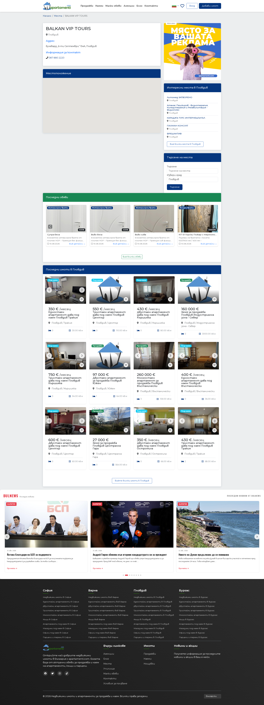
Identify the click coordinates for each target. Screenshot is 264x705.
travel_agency (86, 35)
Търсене (172, 166)
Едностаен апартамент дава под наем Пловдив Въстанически (196, 382)
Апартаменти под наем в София (59, 624)
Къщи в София (50, 619)
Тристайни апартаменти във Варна (106, 610)
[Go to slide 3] (128, 575)
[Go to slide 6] (136, 575)
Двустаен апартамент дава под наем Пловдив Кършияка (153, 315)
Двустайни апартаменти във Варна (106, 606)
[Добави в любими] (81, 299)
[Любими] (182, 6)
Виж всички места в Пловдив (185, 144)
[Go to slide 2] (125, 575)
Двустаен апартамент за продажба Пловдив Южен (109, 380)
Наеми (99, 6)
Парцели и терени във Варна (103, 637)
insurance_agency (68, 35)
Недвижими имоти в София (57, 597)
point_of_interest (103, 35)
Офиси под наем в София (55, 633)
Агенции (129, 6)
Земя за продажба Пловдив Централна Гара (107, 446)
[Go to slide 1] (123, 575)
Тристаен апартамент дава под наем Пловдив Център (109, 315)
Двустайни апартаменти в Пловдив (152, 606)
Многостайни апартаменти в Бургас (198, 615)
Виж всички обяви (132, 257)
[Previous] (7, 536)
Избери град (174, 175)
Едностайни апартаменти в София (61, 602)
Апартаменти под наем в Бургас (196, 624)
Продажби (87, 6)
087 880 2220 (56, 57)
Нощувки (149, 663)
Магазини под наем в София (57, 628)
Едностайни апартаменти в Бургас (197, 602)
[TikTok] (66, 673)
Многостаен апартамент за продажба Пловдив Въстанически (150, 382)
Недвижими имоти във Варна (103, 597)
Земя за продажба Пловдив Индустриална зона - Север (197, 315)
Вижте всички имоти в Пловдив (132, 480)
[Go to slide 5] (134, 575)
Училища (109, 668)
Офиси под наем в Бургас (192, 633)
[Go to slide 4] (131, 575)
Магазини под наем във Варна (103, 628)
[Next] (257, 536)
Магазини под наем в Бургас (193, 628)
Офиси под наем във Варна (102, 633)
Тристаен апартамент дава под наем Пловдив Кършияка (64, 380)
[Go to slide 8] (140, 575)
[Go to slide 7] (138, 575)
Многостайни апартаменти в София (62, 615)
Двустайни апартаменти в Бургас (197, 606)
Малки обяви (113, 6)
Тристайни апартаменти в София (60, 610)
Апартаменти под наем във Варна (105, 624)
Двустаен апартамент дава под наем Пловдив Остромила (153, 446)
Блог (139, 6)
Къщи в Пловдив (142, 619)
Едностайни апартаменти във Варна (107, 602)
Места (58, 16)
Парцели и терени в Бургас (193, 637)
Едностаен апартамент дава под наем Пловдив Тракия (63, 315)
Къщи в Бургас (186, 619)
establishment (121, 35)
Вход (192, 6)
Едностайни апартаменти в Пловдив (153, 602)
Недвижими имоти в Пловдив (149, 597)
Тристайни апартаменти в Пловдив (152, 610)
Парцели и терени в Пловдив (149, 637)
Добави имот (210, 6)
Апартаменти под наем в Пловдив (151, 624)
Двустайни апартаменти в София (60, 606)
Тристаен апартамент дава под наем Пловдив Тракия (197, 446)
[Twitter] (52, 673)
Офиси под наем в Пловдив (147, 633)
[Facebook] (45, 673)
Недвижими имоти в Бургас (193, 597)
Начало (47, 16)
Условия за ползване (115, 683)
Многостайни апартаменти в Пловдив (154, 615)
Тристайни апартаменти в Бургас (197, 610)
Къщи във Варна (96, 619)
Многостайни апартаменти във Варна (108, 615)
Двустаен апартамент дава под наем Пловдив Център (64, 446)
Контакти (151, 6)
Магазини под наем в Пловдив (149, 628)
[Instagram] (59, 673)
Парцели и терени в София (57, 637)
